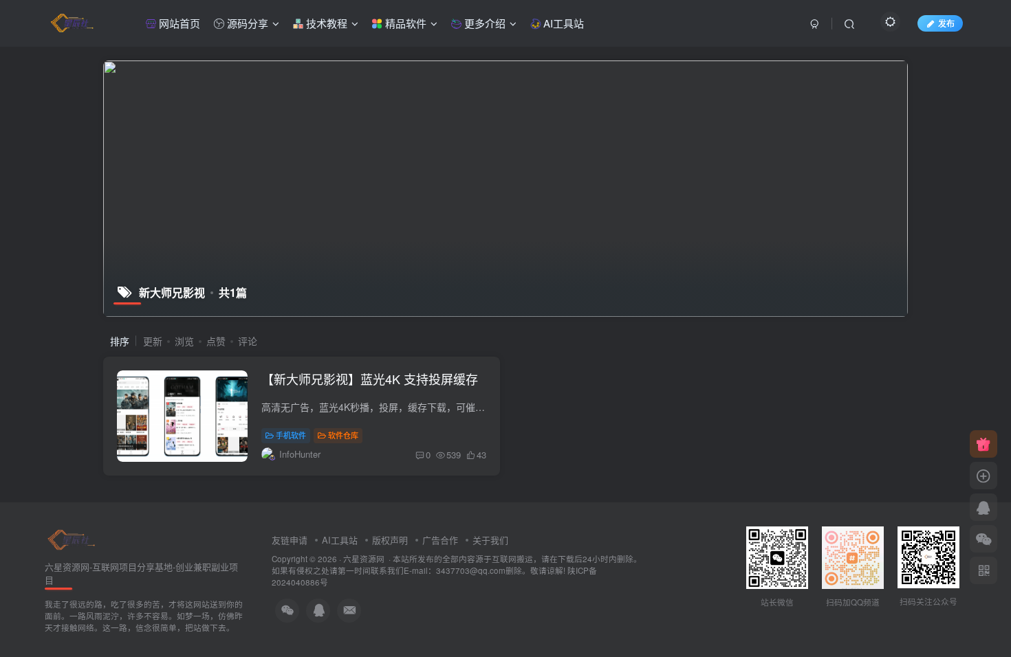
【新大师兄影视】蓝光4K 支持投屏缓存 (369, 379)
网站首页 (178, 23)
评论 (247, 341)
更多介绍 (483, 23)
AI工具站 (562, 23)
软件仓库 (343, 435)
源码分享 (246, 23)
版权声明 (390, 539)
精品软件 (404, 23)
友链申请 (289, 539)
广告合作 (440, 539)
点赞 (216, 341)
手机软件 (291, 435)
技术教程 (325, 23)
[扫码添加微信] (983, 539)
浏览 (184, 341)
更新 (152, 341)
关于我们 (490, 539)
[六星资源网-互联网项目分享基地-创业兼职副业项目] (72, 538)
